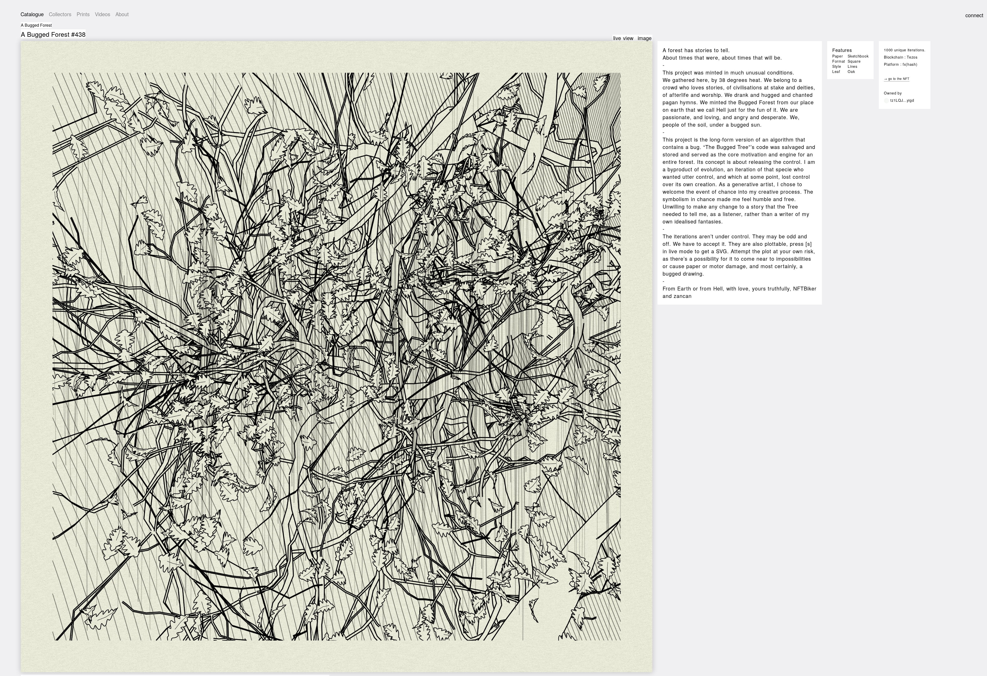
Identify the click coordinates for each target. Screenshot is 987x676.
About (122, 14)
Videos (102, 14)
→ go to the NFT (896, 78)
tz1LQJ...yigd (902, 100)
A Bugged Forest (36, 25)
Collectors (60, 14)
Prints (83, 14)
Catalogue (32, 14)
